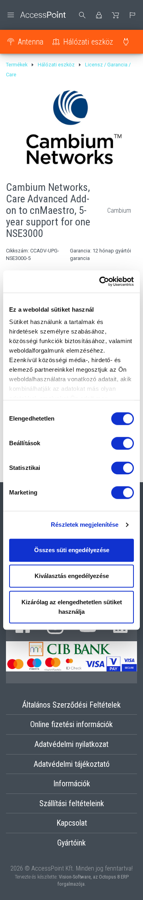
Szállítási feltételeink (71, 803)
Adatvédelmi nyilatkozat (71, 744)
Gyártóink (71, 843)
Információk (71, 783)
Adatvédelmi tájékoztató (72, 764)
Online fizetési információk (71, 724)
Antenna (30, 42)
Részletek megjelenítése (84, 524)
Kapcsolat (71, 823)
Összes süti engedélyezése (71, 550)
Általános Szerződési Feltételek (71, 705)
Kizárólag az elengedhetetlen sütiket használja (71, 607)
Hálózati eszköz (88, 42)
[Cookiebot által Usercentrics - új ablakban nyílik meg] (101, 281)
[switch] (122, 443)
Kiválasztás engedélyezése (72, 575)
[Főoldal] (36, 15)
